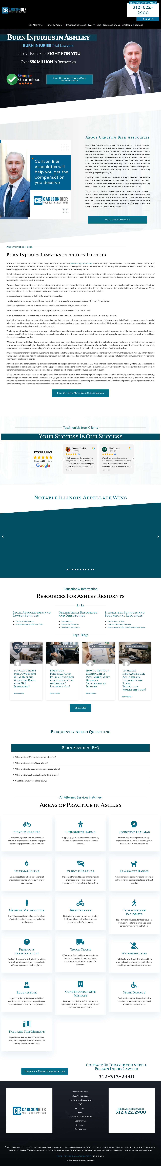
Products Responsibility (27, 951)
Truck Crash (80, 949)
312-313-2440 (116, 1076)
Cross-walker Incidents (134, 912)
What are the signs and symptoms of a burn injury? (37, 769)
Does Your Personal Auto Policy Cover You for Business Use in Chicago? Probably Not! (62, 678)
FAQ (90, 24)
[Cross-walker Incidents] (134, 902)
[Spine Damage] (134, 985)
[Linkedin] (146, 19)
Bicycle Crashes (26, 832)
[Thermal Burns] (27, 863)
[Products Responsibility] (27, 942)
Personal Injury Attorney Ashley (77, 1156)
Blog (99, 24)
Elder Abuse (27, 992)
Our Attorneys (36, 24)
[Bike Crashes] (80, 902)
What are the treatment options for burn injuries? (37, 775)
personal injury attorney (81, 263)
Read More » (19, 693)
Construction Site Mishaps (80, 994)
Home (59, 1156)
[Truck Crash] (80, 942)
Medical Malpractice (27, 910)
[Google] (149, 19)
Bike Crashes (80, 910)
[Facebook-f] (143, 19)
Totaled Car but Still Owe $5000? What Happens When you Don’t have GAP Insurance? (25, 678)
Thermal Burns (26, 871)
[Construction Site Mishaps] (80, 984)
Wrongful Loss (134, 953)
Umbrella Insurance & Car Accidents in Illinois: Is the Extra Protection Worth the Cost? (134, 680)
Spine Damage (134, 992)
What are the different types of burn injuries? (35, 757)
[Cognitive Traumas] (134, 824)
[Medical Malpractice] (27, 902)
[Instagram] (152, 19)
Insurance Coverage (76, 24)
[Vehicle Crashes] (80, 863)
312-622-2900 (143, 10)
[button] (134, 459)
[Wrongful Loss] (134, 945)
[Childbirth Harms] (80, 824)
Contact (138, 24)
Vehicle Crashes (80, 871)
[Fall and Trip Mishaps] (27, 1024)
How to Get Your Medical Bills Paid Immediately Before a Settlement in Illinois (98, 678)
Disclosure (127, 24)
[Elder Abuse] (27, 985)
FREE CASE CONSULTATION (131, 1109)
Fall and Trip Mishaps (27, 1032)
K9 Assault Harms (134, 871)
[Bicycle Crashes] (27, 824)
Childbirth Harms (80, 832)
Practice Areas (54, 24)
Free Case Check (111, 24)
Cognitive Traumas (134, 832)
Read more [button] (75, 470)
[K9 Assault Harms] (134, 863)
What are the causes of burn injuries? (31, 763)
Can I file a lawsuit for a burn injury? (31, 780)
